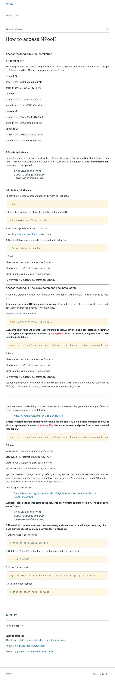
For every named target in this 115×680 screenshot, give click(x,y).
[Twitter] (11, 615)
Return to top (13, 625)
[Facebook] (7, 615)
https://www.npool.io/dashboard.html (31, 234)
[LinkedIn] (15, 615)
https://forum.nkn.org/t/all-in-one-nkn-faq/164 (38, 415)
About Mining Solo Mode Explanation (25, 645)
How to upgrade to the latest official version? (29, 651)
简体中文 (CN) (100, 673)
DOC (17, 15)
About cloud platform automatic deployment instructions (35, 640)
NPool (8, 15)
